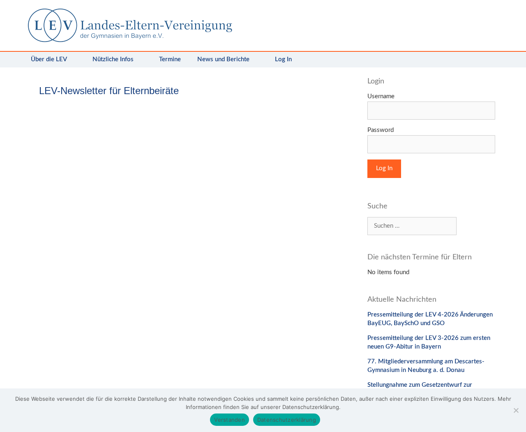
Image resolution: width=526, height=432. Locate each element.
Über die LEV (49, 59)
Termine (170, 59)
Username (380, 96)
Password (380, 130)
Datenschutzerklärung (286, 419)
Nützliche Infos (113, 59)
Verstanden (229, 419)
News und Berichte (223, 59)
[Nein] (516, 410)
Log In (283, 59)
